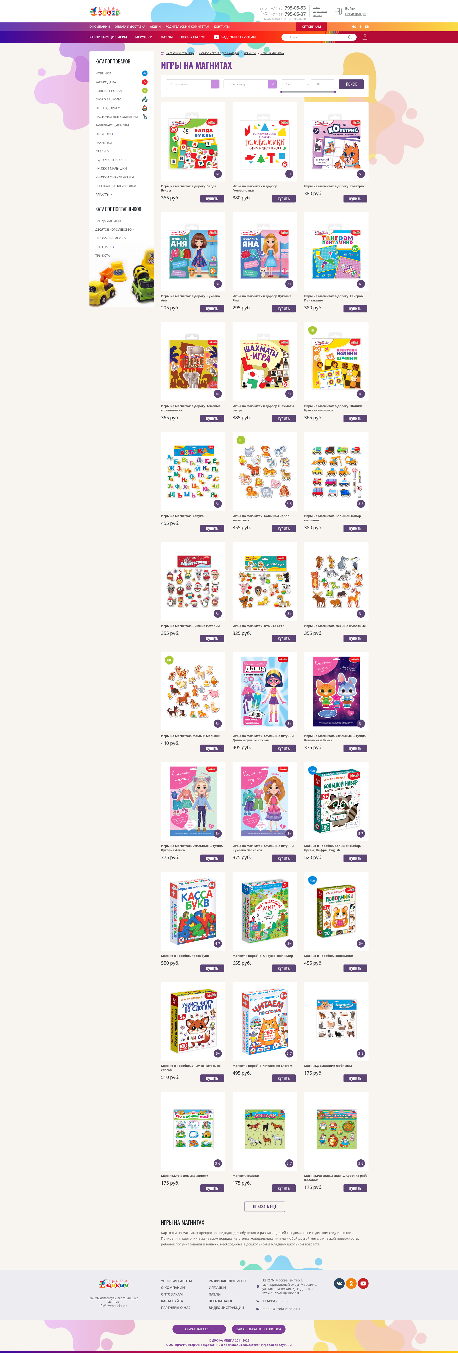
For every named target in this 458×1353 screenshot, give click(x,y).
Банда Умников (108, 221)
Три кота (102, 255)
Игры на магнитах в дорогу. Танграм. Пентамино (334, 298)
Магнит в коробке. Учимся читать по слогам (191, 1067)
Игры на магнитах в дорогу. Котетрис (334, 186)
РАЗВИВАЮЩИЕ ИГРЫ (108, 37)
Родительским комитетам (187, 27)
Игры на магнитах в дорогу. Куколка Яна (262, 298)
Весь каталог (193, 37)
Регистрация (355, 13)
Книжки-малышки (111, 168)
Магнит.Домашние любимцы (328, 1065)
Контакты (222, 27)
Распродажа (105, 82)
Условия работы (176, 1281)
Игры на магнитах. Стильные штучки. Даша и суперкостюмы (264, 738)
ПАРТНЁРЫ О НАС (176, 1307)
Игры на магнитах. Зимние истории (190, 626)
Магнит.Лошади (246, 1175)
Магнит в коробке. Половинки (328, 956)
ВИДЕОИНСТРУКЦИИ (238, 37)
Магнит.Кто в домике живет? (184, 1175)
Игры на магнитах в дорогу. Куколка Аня (190, 298)
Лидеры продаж (108, 90)
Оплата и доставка (130, 27)
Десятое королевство (113, 229)
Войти (350, 8)
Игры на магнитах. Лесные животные (335, 626)
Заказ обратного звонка (320, 11)
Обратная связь (199, 1329)
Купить (212, 198)
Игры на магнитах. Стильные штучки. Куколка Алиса (192, 848)
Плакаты (102, 194)
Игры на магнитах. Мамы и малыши (190, 736)
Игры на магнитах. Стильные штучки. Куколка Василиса (264, 848)
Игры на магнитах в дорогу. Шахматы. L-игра (264, 408)
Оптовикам (311, 27)
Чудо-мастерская (109, 160)
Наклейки (103, 142)
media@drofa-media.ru (281, 1308)
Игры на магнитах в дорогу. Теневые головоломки (191, 408)
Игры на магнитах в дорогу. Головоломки (255, 188)
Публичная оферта (113, 1305)
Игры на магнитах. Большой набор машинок (332, 518)
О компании (99, 27)
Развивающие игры (112, 125)
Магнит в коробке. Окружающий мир (263, 956)
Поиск (351, 84)
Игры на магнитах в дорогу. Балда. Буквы (189, 188)
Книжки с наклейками (114, 177)
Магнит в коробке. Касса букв (185, 956)
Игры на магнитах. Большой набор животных (261, 518)
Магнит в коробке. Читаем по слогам (262, 1065)
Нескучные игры (109, 238)
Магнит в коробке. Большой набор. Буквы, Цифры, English (332, 848)
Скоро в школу (108, 99)
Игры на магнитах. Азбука (182, 516)
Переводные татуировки (115, 186)
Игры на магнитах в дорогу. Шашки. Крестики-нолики (333, 408)
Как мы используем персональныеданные (113, 1300)
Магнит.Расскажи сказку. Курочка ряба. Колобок (336, 1177)
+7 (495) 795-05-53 (276, 1301)
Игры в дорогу (107, 108)
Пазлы (167, 37)
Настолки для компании (116, 116)
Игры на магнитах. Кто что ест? (258, 626)
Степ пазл (103, 247)
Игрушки (143, 37)
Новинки (103, 73)
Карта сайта (172, 1301)
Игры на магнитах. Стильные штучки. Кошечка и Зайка (335, 738)
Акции (155, 27)
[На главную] (104, 11)
